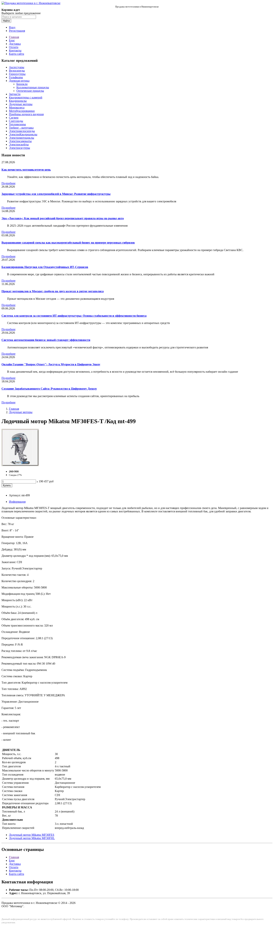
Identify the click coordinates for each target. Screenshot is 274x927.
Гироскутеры (17, 74)
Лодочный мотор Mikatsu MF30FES (31, 834)
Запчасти (15, 94)
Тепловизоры (17, 124)
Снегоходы (16, 121)
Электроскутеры (19, 147)
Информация (17, 501)
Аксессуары (16, 67)
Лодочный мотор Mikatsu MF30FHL (32, 838)
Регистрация (17, 30)
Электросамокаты (20, 141)
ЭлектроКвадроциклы (23, 134)
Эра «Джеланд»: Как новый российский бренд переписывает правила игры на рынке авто (62, 218)
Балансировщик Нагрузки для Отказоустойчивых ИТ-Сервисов (44, 267)
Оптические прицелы (30, 90)
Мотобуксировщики (22, 110)
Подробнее (8, 183)
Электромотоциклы (21, 137)
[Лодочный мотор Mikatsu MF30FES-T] (20, 465)
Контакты (15, 50)
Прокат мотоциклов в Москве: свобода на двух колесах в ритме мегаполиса (52, 291)
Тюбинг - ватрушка (21, 127)
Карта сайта (16, 53)
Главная (14, 37)
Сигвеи (13, 117)
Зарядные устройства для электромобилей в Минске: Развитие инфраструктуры (56, 193)
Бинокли (22, 84)
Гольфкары (16, 77)
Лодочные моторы (20, 104)
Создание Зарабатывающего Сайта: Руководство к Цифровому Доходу (49, 388)
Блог (12, 40)
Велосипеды (17, 70)
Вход (12, 27)
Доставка (15, 43)
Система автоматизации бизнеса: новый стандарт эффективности (45, 340)
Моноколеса (16, 107)
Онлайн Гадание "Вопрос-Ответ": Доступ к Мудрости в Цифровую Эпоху (50, 364)
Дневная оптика (19, 80)
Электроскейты (19, 144)
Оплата (13, 47)
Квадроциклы (18, 100)
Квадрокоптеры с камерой (25, 97)
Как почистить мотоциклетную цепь (26, 169)
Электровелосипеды (22, 131)
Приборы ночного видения (26, 114)
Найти (6, 20)
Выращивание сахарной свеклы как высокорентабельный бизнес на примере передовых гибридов (68, 242)
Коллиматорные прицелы (32, 87)
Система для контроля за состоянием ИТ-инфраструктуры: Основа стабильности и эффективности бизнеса (74, 315)
